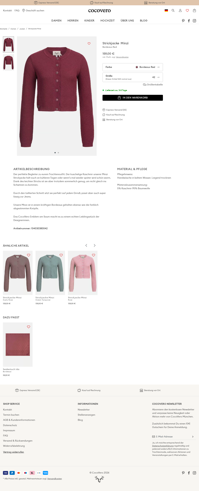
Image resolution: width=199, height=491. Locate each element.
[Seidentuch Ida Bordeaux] (18, 344)
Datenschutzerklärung (163, 445)
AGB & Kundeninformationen (19, 420)
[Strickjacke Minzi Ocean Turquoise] (50, 273)
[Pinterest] (183, 20)
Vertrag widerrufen (13, 452)
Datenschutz (10, 425)
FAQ (17, 10)
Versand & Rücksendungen (17, 440)
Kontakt (7, 10)
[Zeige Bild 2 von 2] (58, 152)
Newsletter (84, 409)
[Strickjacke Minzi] (56, 96)
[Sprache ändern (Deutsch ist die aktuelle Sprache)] (166, 11)
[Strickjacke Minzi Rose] (83, 273)
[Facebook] (188, 20)
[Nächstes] (94, 96)
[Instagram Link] (194, 20)
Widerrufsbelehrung (14, 445)
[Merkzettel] (187, 11)
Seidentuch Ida (11, 370)
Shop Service (11, 403)
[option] (8, 45)
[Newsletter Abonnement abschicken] (192, 436)
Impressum (9, 430)
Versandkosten (122, 57)
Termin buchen (11, 414)
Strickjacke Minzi (12, 298)
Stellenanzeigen (86, 414)
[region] (50, 96)
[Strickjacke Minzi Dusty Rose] (18, 273)
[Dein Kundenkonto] (180, 11)
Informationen (88, 403)
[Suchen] (173, 11)
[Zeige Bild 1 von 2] (55, 152)
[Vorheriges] (20, 96)
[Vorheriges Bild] (86, 246)
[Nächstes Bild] (95, 246)
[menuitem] (183, 20)
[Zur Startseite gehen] (99, 10)
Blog (80, 420)
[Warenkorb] (194, 11)
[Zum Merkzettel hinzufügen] (89, 43)
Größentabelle (154, 84)
